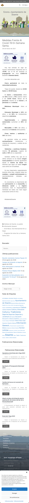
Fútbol (17, 320)
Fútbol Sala (22, 320)
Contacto (6, 447)
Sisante (9, 335)
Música (4, 328)
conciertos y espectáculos (13, 307)
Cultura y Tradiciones (11, 312)
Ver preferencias (14, 497)
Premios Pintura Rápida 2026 (11, 271)
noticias (5, 330)
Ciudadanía (6, 441)
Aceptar (14, 489)
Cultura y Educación (17, 309)
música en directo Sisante (13, 328)
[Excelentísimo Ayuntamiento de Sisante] (2, 5)
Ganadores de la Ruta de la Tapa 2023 (13, 353)
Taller (14, 335)
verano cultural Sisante (11, 337)
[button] (26, 472)
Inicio (4, 434)
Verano (3, 337)
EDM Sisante (12, 316)
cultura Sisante (6, 309)
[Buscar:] (14, 248)
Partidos (15, 330)
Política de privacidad (18, 501)
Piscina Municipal (21, 330)
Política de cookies (9, 501)
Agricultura (13, 300)
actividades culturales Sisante (9, 298)
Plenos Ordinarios (18, 332)
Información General (10, 226)
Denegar (14, 493)
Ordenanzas (11, 330)
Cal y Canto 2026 (9, 305)
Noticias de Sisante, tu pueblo (13, 224)
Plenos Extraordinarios (7, 332)
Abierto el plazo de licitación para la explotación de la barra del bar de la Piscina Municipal (13, 400)
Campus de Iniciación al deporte (12, 262)
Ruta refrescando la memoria (11, 266)
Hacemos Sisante (7, 323)
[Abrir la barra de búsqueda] (19, 5)
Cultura (23, 307)
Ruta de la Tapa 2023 (8, 416)
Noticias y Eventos (9, 443)
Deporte (5, 314)
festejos (7, 320)
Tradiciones (23, 335)
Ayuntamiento (7, 436)
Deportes (12, 314)
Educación (18, 316)
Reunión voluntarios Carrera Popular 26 (14, 258)
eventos (16, 318)
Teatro (18, 335)
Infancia (14, 323)
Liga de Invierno (20, 325)
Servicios (6, 438)
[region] (14, 21)
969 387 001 (9, 1)
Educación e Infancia (8, 318)
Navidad (21, 328)
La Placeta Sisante (12, 325)
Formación (12, 320)
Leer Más (6, 361)
